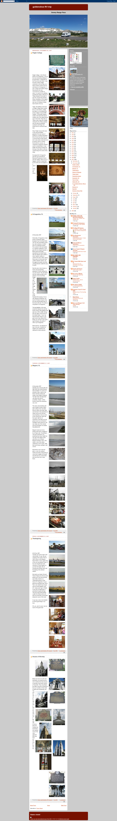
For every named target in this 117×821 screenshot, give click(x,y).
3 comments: (62, 650)
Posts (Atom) (40, 808)
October (75, 193)
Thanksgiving (36, 538)
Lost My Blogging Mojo (78, 285)
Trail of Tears (75, 180)
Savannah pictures (76, 176)
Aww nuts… (75, 257)
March (74, 204)
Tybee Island (75, 174)
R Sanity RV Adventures (79, 223)
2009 (73, 155)
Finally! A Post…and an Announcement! (78, 280)
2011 (73, 151)
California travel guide (64, 819)
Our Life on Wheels (77, 273)
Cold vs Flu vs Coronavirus (78, 245)
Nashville (74, 189)
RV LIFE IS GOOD (77, 284)
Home (48, 805)
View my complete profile (77, 87)
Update (74, 305)
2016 (73, 142)
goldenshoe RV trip (42, 7)
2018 (73, 138)
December (75, 161)
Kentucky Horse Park (77, 190)
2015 (73, 144)
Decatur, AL (75, 187)
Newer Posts (33, 805)
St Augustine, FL (37, 214)
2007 (73, 159)
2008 (73, 157)
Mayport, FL (36, 365)
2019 (73, 136)
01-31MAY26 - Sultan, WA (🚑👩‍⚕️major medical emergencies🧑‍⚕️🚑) (79, 230)
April (74, 202)
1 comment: (62, 800)
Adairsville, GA (75, 181)
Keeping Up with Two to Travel (79, 251)
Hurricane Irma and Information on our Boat (78, 264)
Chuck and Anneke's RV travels (77, 75)
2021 (73, 132)
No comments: (58, 210)
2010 (73, 153)
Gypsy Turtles (76, 278)
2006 (73, 210)
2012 (73, 150)
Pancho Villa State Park (78, 274)
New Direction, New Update (79, 224)
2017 (73, 140)
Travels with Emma (77, 268)
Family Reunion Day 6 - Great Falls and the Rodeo (79, 238)
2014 (73, 146)
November (75, 163)
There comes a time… (77, 270)
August (74, 197)
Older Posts (64, 805)
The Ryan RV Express (78, 228)
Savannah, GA (75, 178)
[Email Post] (63, 210)
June (74, 200)
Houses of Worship (38, 656)
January (75, 208)
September (75, 195)
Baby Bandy (76, 297)
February (75, 206)
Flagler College (37, 53)
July (74, 199)
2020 (73, 134)
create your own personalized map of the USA (40, 819)
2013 (73, 148)
